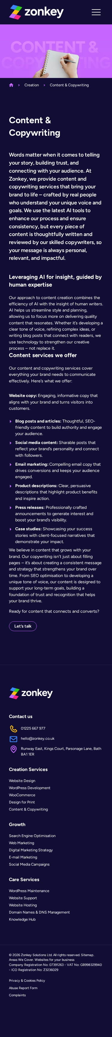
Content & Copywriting (28, 809)
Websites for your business (54, 960)
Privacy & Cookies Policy (27, 980)
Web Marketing (21, 843)
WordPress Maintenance (29, 891)
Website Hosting (23, 905)
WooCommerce (22, 795)
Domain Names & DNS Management (39, 912)
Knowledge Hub (22, 919)
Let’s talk (22, 626)
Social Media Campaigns (29, 864)
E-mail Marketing (23, 857)
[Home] (36, 12)
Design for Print (22, 802)
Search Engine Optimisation (32, 835)
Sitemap (87, 955)
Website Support (23, 898)
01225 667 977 (33, 728)
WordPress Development (29, 788)
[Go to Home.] (11, 85)
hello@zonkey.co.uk (37, 738)
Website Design (22, 780)
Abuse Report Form (23, 988)
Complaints (17, 995)
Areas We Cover (21, 960)
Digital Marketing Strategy (31, 850)
